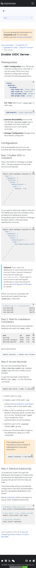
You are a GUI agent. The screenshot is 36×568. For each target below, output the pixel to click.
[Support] (13, 561)
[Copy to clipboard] (33, 82)
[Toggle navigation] (32, 3)
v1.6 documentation (24, 37)
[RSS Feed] (9, 561)
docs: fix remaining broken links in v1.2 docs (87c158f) (15, 534)
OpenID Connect (26, 47)
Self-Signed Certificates (22, 284)
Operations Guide (10, 47)
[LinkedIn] (6, 561)
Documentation (7, 45)
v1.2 (5, 18)
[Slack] (30, 561)
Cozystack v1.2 (21, 45)
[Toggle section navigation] (3, 11)
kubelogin (11, 497)
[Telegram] (34, 561)
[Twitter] (2, 561)
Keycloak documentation (23, 404)
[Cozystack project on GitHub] (27, 561)
